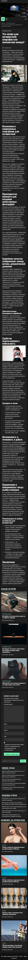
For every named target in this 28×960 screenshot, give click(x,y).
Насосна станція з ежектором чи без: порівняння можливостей (12, 913)
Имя (5, 724)
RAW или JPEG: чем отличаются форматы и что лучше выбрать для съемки (14, 684)
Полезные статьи (6, 30)
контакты (14, 958)
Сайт (5, 736)
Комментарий (8, 704)
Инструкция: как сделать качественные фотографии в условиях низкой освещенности (13, 650)
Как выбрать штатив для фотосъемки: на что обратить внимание (13, 617)
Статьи (4, 845)
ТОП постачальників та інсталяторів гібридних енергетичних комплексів (12, 946)
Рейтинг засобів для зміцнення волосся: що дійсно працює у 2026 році (13, 848)
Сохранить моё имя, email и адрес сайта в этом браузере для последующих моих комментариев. (14, 747)
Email (6, 730)
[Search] (26, 19)
